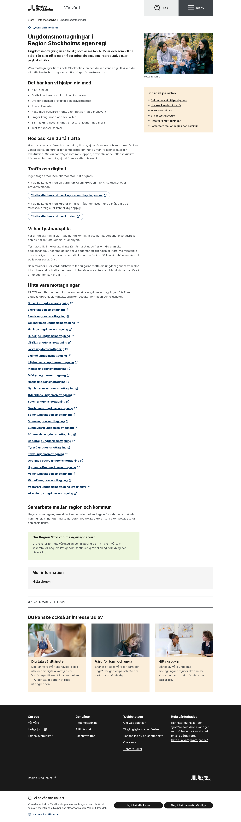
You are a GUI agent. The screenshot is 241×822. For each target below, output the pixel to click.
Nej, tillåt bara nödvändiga (188, 805)
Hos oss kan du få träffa (166, 105)
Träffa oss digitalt (162, 110)
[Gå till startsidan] (40, 8)
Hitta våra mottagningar (166, 120)
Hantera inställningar (45, 814)
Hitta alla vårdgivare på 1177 (189, 740)
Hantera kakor (132, 749)
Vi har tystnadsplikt (163, 115)
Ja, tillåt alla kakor (138, 805)
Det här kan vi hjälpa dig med (169, 100)
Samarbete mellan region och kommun (174, 125)
